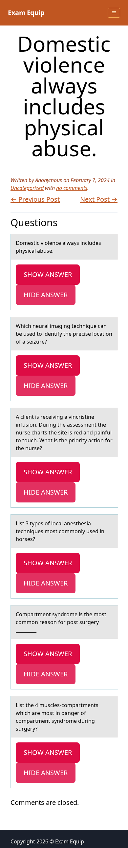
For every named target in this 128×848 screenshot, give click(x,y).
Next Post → (98, 199)
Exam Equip (26, 12)
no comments (71, 188)
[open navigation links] (114, 13)
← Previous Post (35, 199)
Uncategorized (27, 188)
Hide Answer (46, 294)
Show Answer (48, 274)
